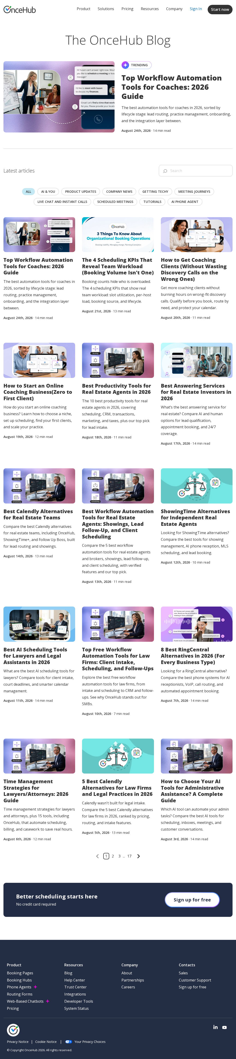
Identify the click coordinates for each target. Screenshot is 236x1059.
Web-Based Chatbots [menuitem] (25, 1001)
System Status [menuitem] (76, 1008)
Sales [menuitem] (183, 973)
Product (83, 8)
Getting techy (155, 191)
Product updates (80, 191)
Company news (119, 191)
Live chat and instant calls (62, 201)
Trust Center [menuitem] (75, 987)
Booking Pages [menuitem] (20, 973)
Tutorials (152, 201)
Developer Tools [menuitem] (78, 1001)
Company (174, 8)
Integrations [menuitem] (75, 994)
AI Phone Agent (184, 201)
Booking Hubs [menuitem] (19, 980)
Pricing (127, 8)
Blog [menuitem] (68, 973)
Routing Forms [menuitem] (19, 994)
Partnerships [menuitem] (132, 980)
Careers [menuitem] (128, 987)
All (28, 191)
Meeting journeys (194, 191)
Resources (150, 8)
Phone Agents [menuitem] (19, 987)
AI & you (48, 191)
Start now (220, 9)
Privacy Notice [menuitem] (18, 1041)
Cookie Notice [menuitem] (46, 1041)
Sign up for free (192, 900)
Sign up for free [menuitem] (192, 987)
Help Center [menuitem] (74, 980)
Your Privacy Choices (90, 1041)
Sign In (196, 8)
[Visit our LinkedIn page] (215, 1028)
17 (129, 856)
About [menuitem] (126, 973)
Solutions (106, 8)
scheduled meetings (115, 201)
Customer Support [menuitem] (195, 980)
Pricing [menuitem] (13, 1008)
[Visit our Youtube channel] (224, 1028)
